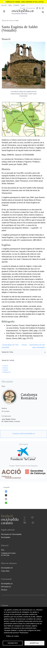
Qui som (4, 5)
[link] (23, 352)
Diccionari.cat (30, 8)
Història (5, 368)
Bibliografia (7, 372)
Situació (5, 366)
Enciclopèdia (5, 537)
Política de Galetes (12, 636)
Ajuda (23, 5)
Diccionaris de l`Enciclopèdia (11, 534)
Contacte (16, 5)
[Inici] (22, 11)
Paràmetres (13, 643)
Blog (10, 5)
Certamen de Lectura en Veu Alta (8, 554)
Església (5, 370)
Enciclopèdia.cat (6, 583)
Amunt (24, 345)
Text (2, 550)
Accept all (34, 643)
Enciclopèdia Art (7, 568)
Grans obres (5, 571)
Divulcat (22, 8)
